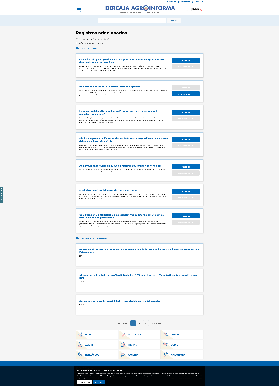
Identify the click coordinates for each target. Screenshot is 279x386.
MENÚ (79, 12)
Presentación (1, 194)
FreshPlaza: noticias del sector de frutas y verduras (108, 190)
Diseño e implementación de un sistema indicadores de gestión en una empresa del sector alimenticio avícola (123, 140)
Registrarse (198, 2)
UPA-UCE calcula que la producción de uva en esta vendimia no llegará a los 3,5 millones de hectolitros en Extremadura (139, 251)
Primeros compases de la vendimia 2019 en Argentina (109, 86)
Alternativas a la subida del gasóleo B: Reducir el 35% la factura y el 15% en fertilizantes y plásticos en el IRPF (138, 276)
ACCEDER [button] (186, 60)
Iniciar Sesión (184, 2)
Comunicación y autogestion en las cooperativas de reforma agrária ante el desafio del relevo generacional (121, 61)
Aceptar (99, 382)
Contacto (172, 2)
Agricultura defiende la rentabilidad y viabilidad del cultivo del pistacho (119, 300)
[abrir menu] (79, 8)
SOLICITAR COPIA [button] (185, 94)
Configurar (84, 382)
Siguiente (156, 323)
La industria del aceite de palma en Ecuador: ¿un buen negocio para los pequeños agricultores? (119, 112)
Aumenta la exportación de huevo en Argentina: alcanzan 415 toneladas (120, 165)
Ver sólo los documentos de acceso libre (91, 43)
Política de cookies (139, 378)
